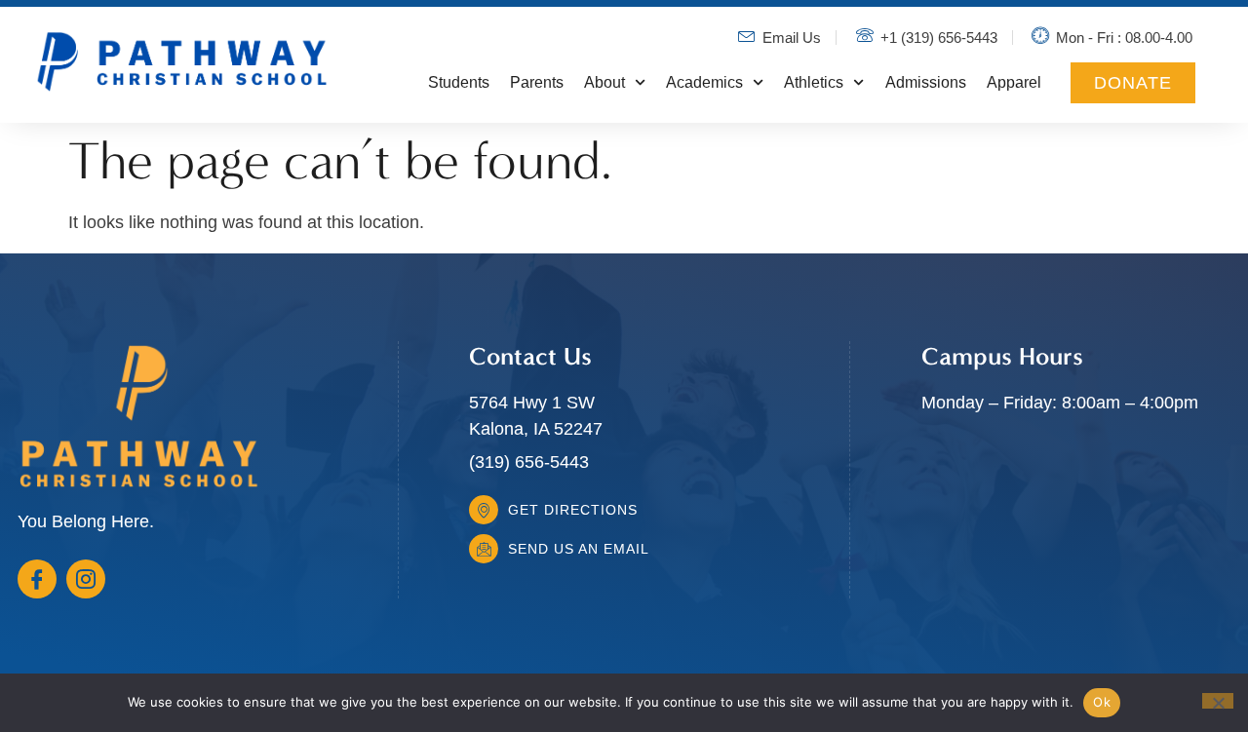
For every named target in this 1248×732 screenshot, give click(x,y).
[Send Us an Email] (483, 548)
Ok (1102, 702)
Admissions (925, 82)
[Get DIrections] (483, 509)
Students (458, 82)
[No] (1217, 701)
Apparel (1014, 82)
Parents (537, 82)
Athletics (813, 82)
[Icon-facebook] (37, 578)
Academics (704, 82)
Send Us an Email (578, 549)
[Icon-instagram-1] (85, 578)
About (604, 82)
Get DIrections (573, 510)
